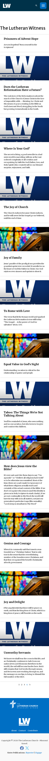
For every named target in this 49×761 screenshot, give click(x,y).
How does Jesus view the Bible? (20, 467)
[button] (36, 5)
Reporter (30, 753)
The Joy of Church (16, 207)
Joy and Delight (14, 602)
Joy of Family (13, 257)
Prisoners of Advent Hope (21, 38)
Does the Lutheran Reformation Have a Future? (23, 88)
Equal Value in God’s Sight (21, 364)
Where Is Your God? (17, 148)
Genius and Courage (17, 543)
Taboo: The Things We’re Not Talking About (23, 414)
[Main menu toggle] (43, 5)
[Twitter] (27, 748)
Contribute (33, 730)
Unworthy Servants (17, 652)
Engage (38, 753)
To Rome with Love (17, 311)
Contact (22, 730)
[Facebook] (22, 748)
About (14, 730)
